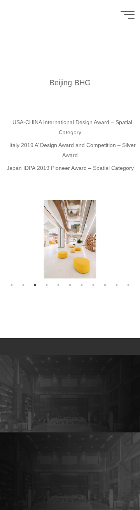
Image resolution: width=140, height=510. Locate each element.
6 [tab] (70, 285)
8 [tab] (93, 285)
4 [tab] (47, 285)
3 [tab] (35, 285)
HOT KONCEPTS (40, 14)
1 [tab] (12, 285)
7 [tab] (82, 285)
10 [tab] (117, 285)
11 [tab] (128, 285)
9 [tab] (105, 285)
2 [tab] (23, 285)
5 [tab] (58, 285)
